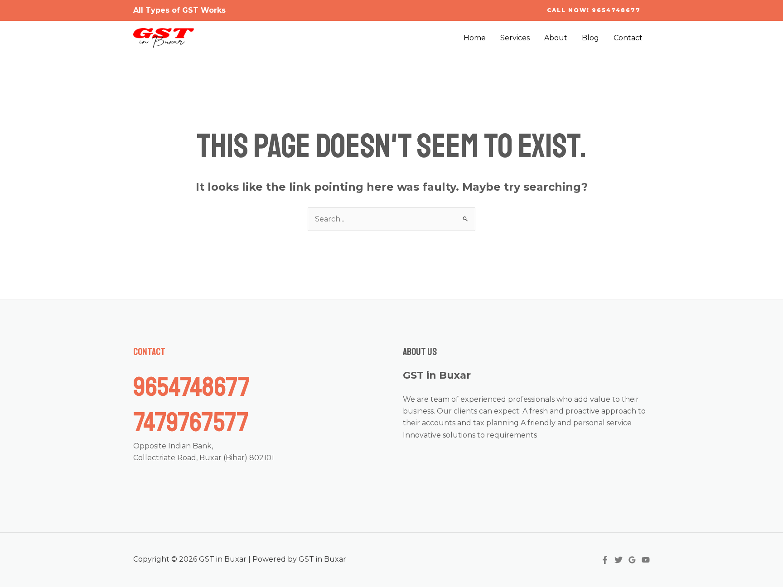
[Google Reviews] (632, 560)
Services (515, 38)
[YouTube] (646, 560)
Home (475, 38)
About (555, 38)
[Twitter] (618, 560)
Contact (628, 38)
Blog (590, 38)
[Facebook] (605, 560)
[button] (594, 10)
